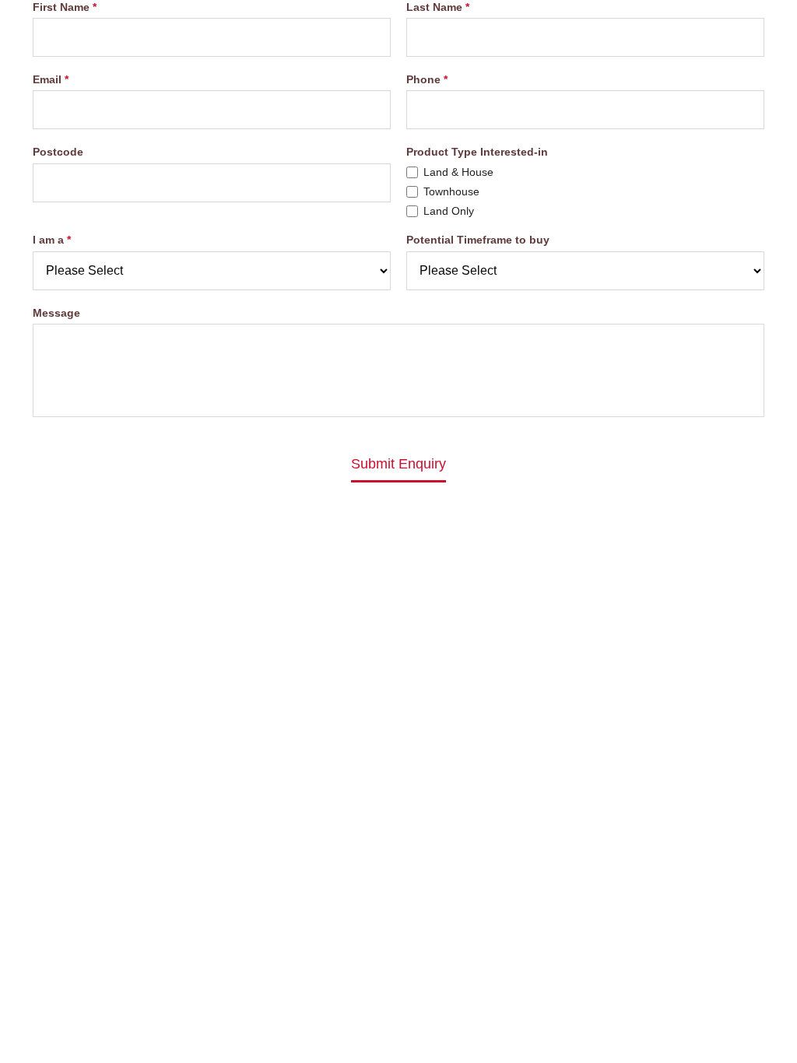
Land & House (458, 172)
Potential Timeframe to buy (477, 239)
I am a (48, 239)
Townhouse (451, 191)
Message (56, 313)
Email (47, 79)
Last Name (434, 7)
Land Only (448, 211)
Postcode (58, 152)
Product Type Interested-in (477, 152)
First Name (61, 7)
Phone (423, 79)
